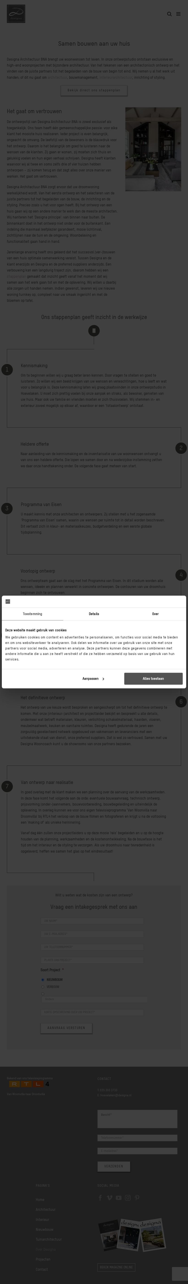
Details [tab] (94, 613)
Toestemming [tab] (32, 613)
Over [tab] (155, 613)
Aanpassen (91, 678)
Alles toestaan (153, 678)
